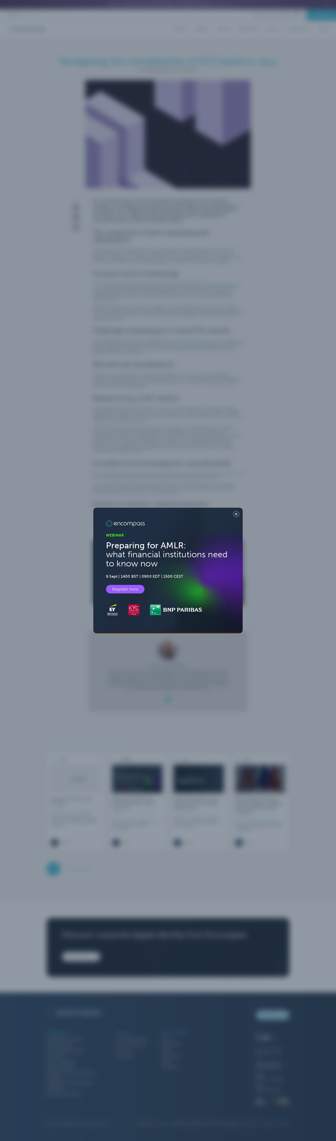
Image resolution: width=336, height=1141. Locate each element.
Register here (125, 589)
